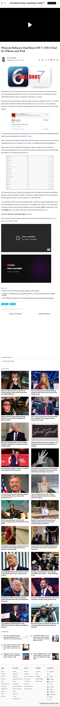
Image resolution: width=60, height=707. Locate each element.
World (2, 671)
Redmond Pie (24, 133)
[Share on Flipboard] (48, 59)
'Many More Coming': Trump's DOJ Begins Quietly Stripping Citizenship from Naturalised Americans (14, 599)
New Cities (15, 693)
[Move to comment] (57, 59)
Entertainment (4, 688)
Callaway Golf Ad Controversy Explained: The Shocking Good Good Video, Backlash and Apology (44, 444)
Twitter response (13, 133)
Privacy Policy (27, 679)
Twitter (40, 97)
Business (3, 679)
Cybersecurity (16, 683)
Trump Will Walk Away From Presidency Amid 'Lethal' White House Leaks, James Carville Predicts (14, 573)
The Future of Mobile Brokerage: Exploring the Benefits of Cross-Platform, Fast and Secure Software (13, 637)
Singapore (38, 676)
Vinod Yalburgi (12, 58)
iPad (42, 94)
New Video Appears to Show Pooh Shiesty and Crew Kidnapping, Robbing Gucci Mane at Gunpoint (45, 625)
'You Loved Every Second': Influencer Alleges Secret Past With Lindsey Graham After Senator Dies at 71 (14, 496)
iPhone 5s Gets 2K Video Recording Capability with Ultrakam (20, 291)
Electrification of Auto (17, 679)
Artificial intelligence (17, 686)
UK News (3, 674)
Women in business (17, 688)
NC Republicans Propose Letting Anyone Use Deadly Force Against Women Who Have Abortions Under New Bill (14, 547)
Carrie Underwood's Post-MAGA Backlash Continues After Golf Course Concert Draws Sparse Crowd (44, 392)
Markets (3, 676)
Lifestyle (3, 691)
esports (14, 691)
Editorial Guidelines (44, 313)
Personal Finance (5, 683)
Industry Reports (16, 698)
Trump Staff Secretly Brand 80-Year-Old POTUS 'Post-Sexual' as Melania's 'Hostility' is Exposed (14, 625)
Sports (2, 693)
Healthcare (15, 676)
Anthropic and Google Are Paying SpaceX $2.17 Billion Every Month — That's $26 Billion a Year (44, 573)
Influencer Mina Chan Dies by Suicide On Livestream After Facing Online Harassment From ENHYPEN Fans (14, 392)
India (37, 674)
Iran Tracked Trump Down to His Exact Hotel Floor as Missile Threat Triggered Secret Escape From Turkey (44, 418)
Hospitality (15, 674)
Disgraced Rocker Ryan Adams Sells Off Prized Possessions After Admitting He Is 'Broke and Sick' (13, 418)
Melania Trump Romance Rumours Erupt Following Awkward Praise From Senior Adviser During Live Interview (43, 521)
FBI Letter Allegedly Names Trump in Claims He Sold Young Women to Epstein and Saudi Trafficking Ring (14, 444)
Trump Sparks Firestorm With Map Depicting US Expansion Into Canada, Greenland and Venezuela (44, 547)
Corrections (26, 683)
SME (2, 681)
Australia (38, 671)
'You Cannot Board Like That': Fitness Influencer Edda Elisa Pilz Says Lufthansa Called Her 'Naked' (43, 496)
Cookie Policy (27, 681)
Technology (3, 686)
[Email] (54, 59)
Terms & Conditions (28, 676)
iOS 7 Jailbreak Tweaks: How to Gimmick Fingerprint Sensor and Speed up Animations (28, 298)
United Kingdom (39, 679)
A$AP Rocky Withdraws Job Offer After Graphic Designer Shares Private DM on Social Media (15, 521)
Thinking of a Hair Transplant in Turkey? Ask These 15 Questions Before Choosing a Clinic (12, 655)
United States (39, 681)
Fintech (14, 696)
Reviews (3, 696)
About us (26, 671)
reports (14, 192)
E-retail (14, 671)
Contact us (26, 674)
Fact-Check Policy (28, 688)
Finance (14, 681)
